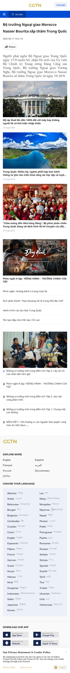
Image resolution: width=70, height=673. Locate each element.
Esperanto (17, 543)
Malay (50, 498)
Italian (14, 598)
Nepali (46, 515)
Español (39, 459)
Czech (14, 532)
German (15, 559)
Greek (15, 565)
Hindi (12, 582)
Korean (15, 610)
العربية (38, 465)
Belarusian (18, 504)
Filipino (15, 548)
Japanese (16, 604)
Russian (48, 548)
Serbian (48, 554)
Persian (47, 520)
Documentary (42, 470)
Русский (7, 470)
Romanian (49, 543)
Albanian (15, 493)
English (7, 459)
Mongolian (49, 504)
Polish (46, 526)
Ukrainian (50, 593)
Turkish (47, 587)
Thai (44, 582)
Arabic (14, 498)
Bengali (13, 509)
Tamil (45, 576)
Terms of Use (26, 667)
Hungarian (16, 587)
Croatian (16, 526)
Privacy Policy (9, 667)
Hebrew (14, 576)
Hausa (14, 571)
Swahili (48, 571)
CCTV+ (7, 476)
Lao (44, 493)
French (15, 554)
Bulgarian (17, 515)
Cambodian (15, 520)
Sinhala (47, 559)
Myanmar (51, 509)
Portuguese (51, 532)
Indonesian (21, 593)
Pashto (46, 537)
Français (7, 465)
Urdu (45, 598)
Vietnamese (51, 604)
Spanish (48, 565)
